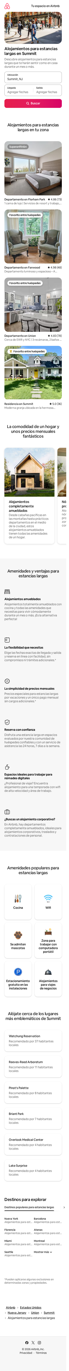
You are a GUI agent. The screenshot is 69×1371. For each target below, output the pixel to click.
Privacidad (26, 1353)
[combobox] (33, 79)
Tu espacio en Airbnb (45, 6)
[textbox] (18, 92)
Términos (41, 1353)
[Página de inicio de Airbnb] (7, 6)
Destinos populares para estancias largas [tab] (29, 1207)
